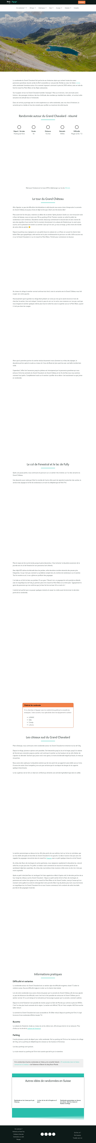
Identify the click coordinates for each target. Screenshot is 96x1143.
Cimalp (31, 722)
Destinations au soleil (18, 1137)
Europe (58, 8)
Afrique (32, 8)
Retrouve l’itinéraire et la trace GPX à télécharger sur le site (48, 188)
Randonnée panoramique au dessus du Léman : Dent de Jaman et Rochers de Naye (70, 1101)
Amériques (42, 8)
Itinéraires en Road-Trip (18, 1131)
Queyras (49, 858)
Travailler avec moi (77, 1138)
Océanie (67, 8)
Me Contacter (77, 1135)
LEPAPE (31, 717)
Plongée (18, 1139)
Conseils (76, 8)
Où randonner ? (20, 8)
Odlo (30, 720)
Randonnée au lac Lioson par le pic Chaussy (24, 1101)
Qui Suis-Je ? (77, 1132)
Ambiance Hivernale (19, 1134)
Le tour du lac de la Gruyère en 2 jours (47, 1101)
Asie (50, 8)
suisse (78, 83)
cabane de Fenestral (34, 1028)
